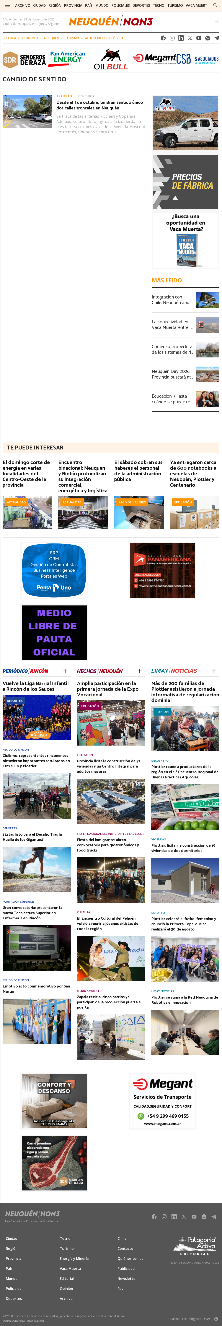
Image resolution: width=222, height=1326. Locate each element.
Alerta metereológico (104, 38)
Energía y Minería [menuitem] (74, 1258)
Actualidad (16, 502)
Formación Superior (18, 901)
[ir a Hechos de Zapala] (100, 670)
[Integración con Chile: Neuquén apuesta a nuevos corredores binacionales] (207, 293)
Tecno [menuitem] (159, 5)
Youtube (199, 39)
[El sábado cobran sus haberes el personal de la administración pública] (139, 498)
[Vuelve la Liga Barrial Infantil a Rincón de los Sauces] (37, 696)
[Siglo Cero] (216, 1318)
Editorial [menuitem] (67, 1278)
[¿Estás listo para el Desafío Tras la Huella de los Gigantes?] (37, 848)
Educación (183, 502)
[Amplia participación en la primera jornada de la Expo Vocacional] (111, 701)
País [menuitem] (89, 5)
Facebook (163, 39)
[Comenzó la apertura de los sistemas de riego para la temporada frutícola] (207, 343)
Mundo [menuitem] (102, 5)
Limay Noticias (162, 991)
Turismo (72, 38)
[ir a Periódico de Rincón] (25, 670)
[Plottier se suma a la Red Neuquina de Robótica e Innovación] (185, 1011)
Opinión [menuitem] (66, 1288)
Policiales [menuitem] (120, 5)
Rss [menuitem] (120, 1288)
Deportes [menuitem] (141, 5)
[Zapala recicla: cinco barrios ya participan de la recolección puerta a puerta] (111, 1016)
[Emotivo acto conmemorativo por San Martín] (37, 1000)
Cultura (83, 912)
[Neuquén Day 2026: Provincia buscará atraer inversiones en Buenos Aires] (207, 368)
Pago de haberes (132, 502)
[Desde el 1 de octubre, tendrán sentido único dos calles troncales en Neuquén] (27, 96)
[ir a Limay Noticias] (174, 670)
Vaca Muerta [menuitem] (198, 5)
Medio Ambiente (89, 990)
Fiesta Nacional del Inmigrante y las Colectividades (111, 833)
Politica (9, 38)
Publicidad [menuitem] (126, 1268)
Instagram (172, 39)
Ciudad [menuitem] (39, 5)
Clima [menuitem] (122, 1238)
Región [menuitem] (55, 5)
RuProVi (162, 712)
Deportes (15, 701)
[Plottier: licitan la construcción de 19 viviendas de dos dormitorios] (185, 859)
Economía (30, 38)
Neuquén (51, 38)
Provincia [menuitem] (73, 5)
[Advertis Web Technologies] (208, 1318)
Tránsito (64, 96)
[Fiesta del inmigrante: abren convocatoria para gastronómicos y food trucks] (111, 859)
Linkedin (181, 39)
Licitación (85, 755)
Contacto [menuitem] (125, 1248)
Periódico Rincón (16, 749)
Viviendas (158, 839)
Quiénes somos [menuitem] (130, 1258)
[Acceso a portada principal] (111, 21)
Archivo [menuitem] (22, 5)
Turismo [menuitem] (175, 5)
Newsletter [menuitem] (127, 1278)
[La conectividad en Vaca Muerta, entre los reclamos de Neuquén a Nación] (207, 318)
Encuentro (159, 760)
